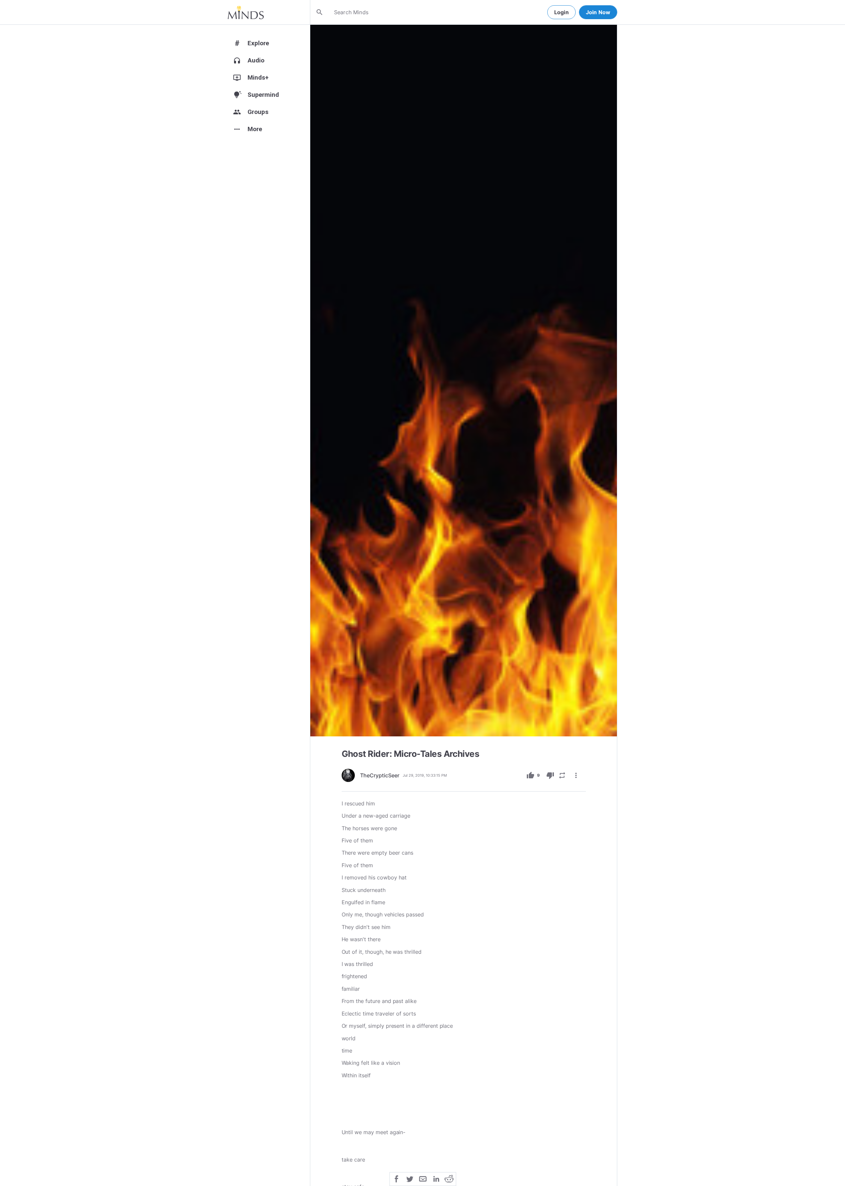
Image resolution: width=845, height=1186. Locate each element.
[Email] (422, 1178)
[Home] (246, 12)
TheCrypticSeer (379, 775)
